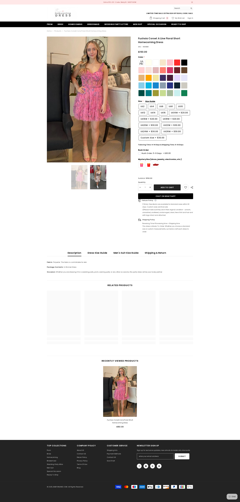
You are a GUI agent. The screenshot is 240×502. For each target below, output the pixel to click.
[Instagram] (146, 466)
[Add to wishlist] (185, 187)
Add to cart (167, 187)
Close (192, 2)
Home (49, 31)
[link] (64, 338)
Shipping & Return (155, 252)
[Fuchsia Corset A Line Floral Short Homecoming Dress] (120, 391)
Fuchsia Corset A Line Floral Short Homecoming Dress (120, 421)
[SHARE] (191, 187)
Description (74, 252)
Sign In (190, 18)
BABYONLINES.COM (60, 487)
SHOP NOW (132, 2)
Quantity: (142, 182)
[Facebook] (139, 466)
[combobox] (181, 8)
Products (57, 31)
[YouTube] (159, 466)
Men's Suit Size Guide (126, 252)
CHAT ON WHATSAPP (166, 196)
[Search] (183, 8)
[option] (89, 100)
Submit (182, 456)
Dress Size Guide (97, 252)
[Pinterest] (152, 466)
